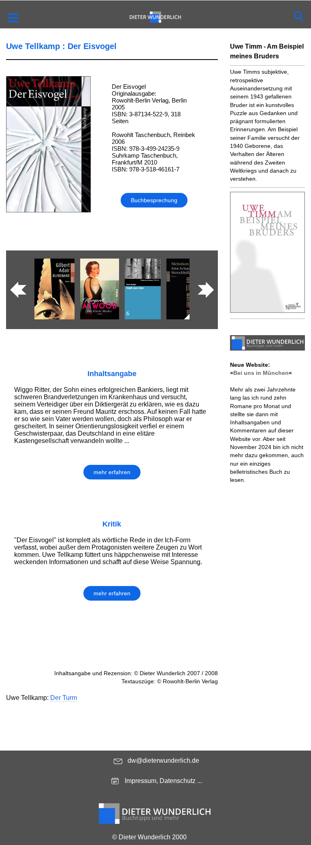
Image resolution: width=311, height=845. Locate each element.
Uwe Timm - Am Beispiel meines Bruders (267, 51)
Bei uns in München (261, 373)
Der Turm (63, 697)
